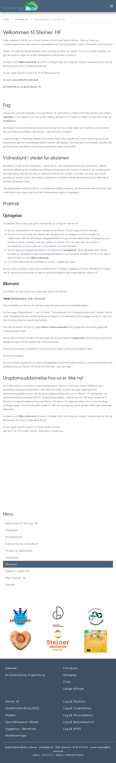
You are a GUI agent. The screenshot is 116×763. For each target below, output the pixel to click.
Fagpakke (11, 530)
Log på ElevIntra (74, 701)
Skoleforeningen (16, 735)
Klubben (10, 715)
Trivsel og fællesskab (18, 550)
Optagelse (11, 557)
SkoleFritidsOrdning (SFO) (22, 708)
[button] (111, 6)
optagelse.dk (70, 249)
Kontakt (10, 584)
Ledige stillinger (73, 688)
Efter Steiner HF (15, 578)
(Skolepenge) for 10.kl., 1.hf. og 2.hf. (24, 298)
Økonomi (11, 564)
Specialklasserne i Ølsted (21, 722)
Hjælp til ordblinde (17, 571)
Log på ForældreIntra (77, 708)
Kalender (11, 668)
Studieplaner (13, 537)
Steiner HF (12, 701)
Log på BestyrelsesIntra (78, 722)
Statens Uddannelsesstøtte (54, 327)
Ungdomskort (78, 337)
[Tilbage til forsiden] (20, 6)
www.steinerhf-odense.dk (25, 79)
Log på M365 (72, 728)
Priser (67, 682)
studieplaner (9, 120)
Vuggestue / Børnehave (20, 728)
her (68, 366)
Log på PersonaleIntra (78, 715)
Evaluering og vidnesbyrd (21, 543)
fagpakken (8, 116)
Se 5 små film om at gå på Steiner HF (22, 86)
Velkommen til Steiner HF (21, 523)
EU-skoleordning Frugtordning (25, 675)
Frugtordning (97, 641)
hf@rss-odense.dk (27, 61)
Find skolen (70, 668)
